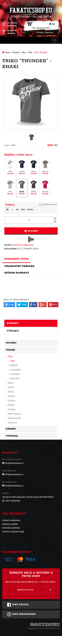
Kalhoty (11, 395)
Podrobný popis (16, 259)
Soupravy (12, 422)
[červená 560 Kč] (45, 188)
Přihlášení (40, 33)
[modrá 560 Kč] (22, 168)
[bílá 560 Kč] (10, 168)
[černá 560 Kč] (33, 168)
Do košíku (32, 231)
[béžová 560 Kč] (45, 168)
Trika (23, 52)
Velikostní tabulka (19, 266)
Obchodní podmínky (11, 528)
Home (7, 52)
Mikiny (11, 382)
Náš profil (20, 604)
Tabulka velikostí (50, 204)
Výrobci (13, 330)
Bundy (11, 391)
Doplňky (12, 409)
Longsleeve (15, 369)
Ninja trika (14, 378)
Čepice (11, 404)
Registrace (49, 33)
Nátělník (14, 365)
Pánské (16, 52)
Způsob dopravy (16, 272)
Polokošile (15, 373)
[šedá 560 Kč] (10, 188)
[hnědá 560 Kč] (33, 188)
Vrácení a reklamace (11, 520)
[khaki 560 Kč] (22, 188)
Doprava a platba (10, 524)
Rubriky (13, 323)
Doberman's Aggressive (23, 245)
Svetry (11, 387)
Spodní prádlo (14, 417)
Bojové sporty (14, 413)
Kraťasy (11, 400)
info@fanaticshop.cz (14, 463)
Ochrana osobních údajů (13, 531)
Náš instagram (23, 614)
